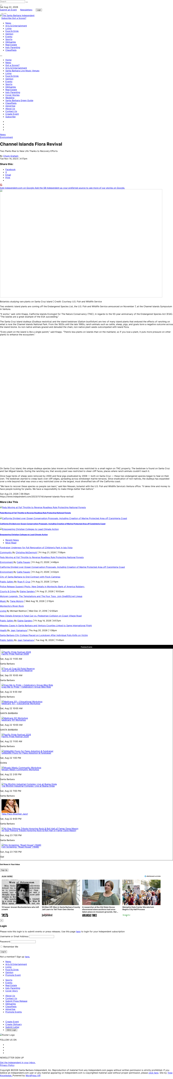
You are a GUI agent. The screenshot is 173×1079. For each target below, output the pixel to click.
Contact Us (11, 111)
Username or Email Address (14, 936)
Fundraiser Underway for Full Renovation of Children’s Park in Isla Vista (36, 547)
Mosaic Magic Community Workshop (20, 769)
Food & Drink (12, 31)
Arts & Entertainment (16, 25)
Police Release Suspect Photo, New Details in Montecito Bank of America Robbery (42, 586)
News (8, 23)
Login (39, 10)
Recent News (12, 540)
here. (27, 956)
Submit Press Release (16, 1001)
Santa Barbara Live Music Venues (22, 70)
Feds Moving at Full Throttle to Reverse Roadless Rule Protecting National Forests (35, 513)
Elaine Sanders (27, 591)
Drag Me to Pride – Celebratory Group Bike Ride (26, 687)
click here (153, 1072)
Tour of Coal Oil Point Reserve (16, 670)
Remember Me (10, 946)
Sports (8, 39)
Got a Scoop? (19, 18)
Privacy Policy (7, 1065)
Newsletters (26, 9)
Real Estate (11, 44)
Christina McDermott (26, 552)
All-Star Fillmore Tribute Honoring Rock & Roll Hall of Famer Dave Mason (38, 830)
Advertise (10, 105)
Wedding (9, 97)
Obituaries (10, 42)
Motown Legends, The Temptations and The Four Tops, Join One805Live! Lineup (41, 596)
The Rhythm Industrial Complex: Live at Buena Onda (28, 786)
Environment (6, 137)
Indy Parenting (12, 47)
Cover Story (11, 990)
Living (8, 28)
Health (3, 630)
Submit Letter (12, 1027)
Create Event (12, 114)
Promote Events (13, 1012)
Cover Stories (12, 95)
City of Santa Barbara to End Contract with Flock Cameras (30, 576)
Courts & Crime (8, 591)
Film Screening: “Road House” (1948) (20, 847)
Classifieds (10, 50)
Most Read (10, 542)
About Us (10, 108)
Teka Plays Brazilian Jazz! (14, 814)
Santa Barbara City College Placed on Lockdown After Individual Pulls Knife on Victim (44, 635)
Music (3, 601)
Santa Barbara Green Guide (19, 100)
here (78, 931)
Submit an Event (8, 9)
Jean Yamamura (19, 630)
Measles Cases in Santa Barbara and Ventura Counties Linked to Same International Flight (46, 625)
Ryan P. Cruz (23, 581)
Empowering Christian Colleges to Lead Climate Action (24, 534)
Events (8, 36)
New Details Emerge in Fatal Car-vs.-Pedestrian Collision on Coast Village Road (41, 615)
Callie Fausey (23, 562)
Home (8, 59)
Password (5, 941)
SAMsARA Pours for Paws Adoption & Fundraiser (26, 753)
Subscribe (6, 18)
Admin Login (11, 1030)
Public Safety (7, 581)
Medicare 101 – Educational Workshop (20, 703)
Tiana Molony (17, 601)
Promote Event (13, 975)
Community (6, 552)
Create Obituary (13, 1024)
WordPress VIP (33, 1075)
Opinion (9, 33)
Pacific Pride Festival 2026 (15, 654)
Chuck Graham (10, 156)
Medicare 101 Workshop (13, 720)
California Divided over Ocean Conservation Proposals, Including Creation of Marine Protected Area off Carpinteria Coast (52, 524)
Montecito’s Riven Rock (12, 606)
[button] (21, 898)
